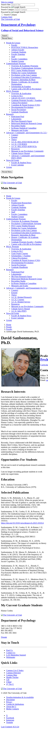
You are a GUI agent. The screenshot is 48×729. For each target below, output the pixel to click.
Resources (15, 149)
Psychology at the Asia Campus (24, 75)
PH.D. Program (12, 91)
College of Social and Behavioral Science (22, 30)
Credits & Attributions (15, 704)
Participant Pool (17, 116)
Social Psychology (18, 110)
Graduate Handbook (19, 112)
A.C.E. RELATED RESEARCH (24, 142)
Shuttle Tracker (12, 677)
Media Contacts (12, 709)
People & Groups (13, 43)
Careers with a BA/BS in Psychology (26, 89)
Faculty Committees (19, 59)
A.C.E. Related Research (21, 297)
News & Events (12, 160)
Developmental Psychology (22, 107)
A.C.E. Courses (17, 299)
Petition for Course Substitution (24, 73)
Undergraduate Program (16, 63)
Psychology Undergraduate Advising (26, 68)
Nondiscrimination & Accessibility (20, 697)
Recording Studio (18, 126)
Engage (14, 137)
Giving (9, 167)
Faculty (14, 45)
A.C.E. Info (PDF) (18, 311)
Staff (13, 57)
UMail (8, 682)
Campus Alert (6, 17)
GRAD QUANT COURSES (23, 98)
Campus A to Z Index (15, 670)
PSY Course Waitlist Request (23, 70)
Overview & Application (21, 93)
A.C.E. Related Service (20, 302)
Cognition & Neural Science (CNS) (25, 105)
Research (10, 114)
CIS (7, 680)
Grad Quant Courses (19, 253)
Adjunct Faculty (17, 50)
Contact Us (10, 653)
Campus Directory (13, 673)
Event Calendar (17, 165)
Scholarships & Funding (21, 86)
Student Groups (17, 61)
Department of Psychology (18, 24)
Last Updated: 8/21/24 (10, 727)
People (9, 327)
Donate (4, 637)
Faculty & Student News (21, 163)
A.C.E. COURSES (19, 144)
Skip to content (7, 2)
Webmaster (10, 657)
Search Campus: (7, 9)
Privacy (9, 702)
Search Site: (6, 4)
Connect (14, 135)
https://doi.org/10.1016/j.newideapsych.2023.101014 (22, 523)
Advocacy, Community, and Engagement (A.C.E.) (26, 133)
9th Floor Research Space (21, 121)
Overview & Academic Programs (24, 66)
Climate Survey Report (20, 153)
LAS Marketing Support (16, 655)
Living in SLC (17, 96)
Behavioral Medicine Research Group (26, 123)
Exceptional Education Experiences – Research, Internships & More (26, 78)
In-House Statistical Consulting (23, 128)
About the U (11, 706)
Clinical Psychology (19, 103)
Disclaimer (10, 700)
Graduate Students (18, 52)
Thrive (14, 139)
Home (8, 196)
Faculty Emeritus (18, 54)
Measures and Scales (19, 130)
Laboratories (16, 119)
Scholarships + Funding (20, 256)
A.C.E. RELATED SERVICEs (24, 146)
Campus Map (11, 675)
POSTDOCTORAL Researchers (24, 47)
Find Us (9, 650)
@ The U (10, 684)
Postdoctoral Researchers (21, 203)
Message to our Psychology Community (27, 151)
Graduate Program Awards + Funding (26, 100)
